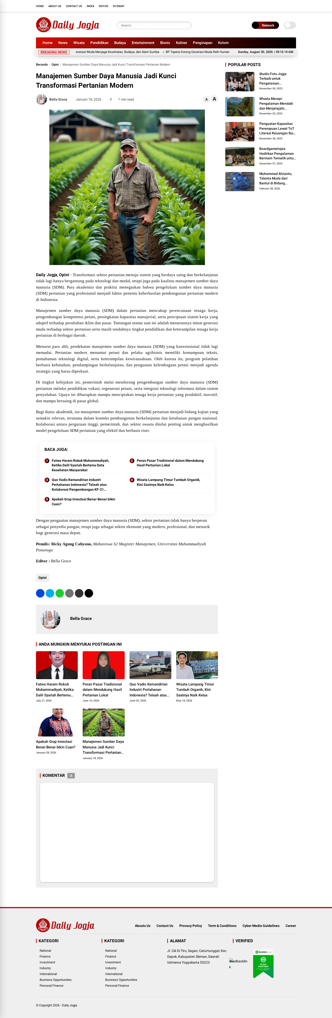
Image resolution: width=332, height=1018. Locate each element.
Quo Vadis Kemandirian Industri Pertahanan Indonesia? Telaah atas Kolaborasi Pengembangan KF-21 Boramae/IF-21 (79, 485)
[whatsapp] (59, 593)
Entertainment (143, 43)
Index (90, 6)
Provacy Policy (190, 926)
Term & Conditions (222, 926)
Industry (45, 968)
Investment (47, 962)
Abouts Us (142, 926)
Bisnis (165, 43)
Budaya (120, 43)
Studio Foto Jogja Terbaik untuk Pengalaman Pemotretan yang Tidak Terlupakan (277, 79)
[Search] (187, 25)
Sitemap (118, 6)
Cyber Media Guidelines (261, 926)
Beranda (42, 64)
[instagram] (279, 6)
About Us (54, 6)
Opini (55, 64)
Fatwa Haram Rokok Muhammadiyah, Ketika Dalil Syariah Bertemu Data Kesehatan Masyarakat (80, 465)
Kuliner (181, 43)
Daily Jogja (69, 1005)
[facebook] (264, 6)
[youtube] (286, 6)
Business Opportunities (56, 980)
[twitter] (272, 6)
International (48, 974)
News (63, 43)
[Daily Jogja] (67, 31)
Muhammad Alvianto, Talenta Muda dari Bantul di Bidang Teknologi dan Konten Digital (276, 179)
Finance (45, 956)
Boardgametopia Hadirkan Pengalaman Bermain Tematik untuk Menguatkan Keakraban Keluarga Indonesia (277, 154)
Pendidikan (99, 43)
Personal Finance (51, 985)
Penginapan (202, 43)
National (45, 950)
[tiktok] (293, 6)
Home (40, 6)
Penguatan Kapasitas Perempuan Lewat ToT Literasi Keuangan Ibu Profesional (276, 129)
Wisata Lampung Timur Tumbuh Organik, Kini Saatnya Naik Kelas (168, 482)
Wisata (79, 43)
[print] (69, 593)
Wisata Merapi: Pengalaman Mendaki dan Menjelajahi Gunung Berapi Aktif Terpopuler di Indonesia (277, 104)
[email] (79, 593)
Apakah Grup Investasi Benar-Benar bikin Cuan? (83, 501)
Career (291, 926)
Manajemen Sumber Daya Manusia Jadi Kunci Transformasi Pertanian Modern (103, 747)
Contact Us (74, 6)
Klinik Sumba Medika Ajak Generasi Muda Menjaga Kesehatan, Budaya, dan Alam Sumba (81, 52)
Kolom (223, 43)
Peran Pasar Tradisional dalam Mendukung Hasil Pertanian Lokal (170, 463)
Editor (103, 6)
